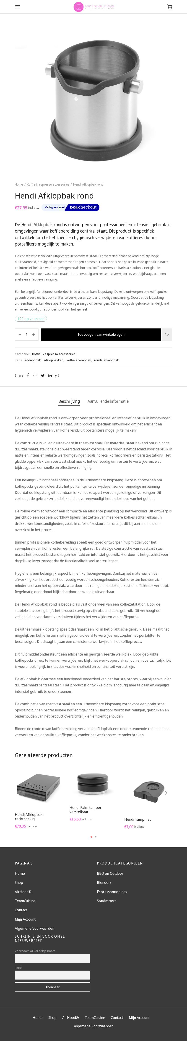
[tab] (69, 401)
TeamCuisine (25, 900)
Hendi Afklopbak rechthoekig (29, 816)
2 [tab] (95, 836)
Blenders (104, 882)
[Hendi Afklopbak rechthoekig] (39, 789)
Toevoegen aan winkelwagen (101, 334)
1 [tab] (91, 837)
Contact (21, 909)
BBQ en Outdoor (110, 873)
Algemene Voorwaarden (34, 928)
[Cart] (169, 7)
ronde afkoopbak (106, 360)
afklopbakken (53, 360)
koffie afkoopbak (79, 360)
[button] (39, 798)
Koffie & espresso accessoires (48, 184)
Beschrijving (69, 401)
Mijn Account (25, 919)
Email (18, 968)
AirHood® (23, 891)
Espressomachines (112, 891)
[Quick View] (49, 798)
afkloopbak (33, 360)
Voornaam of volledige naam (35, 951)
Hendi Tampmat (137, 819)
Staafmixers (106, 900)
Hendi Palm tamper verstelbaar (85, 809)
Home (19, 184)
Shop (19, 882)
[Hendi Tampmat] (148, 791)
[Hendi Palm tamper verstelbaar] (93, 785)
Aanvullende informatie (108, 401)
